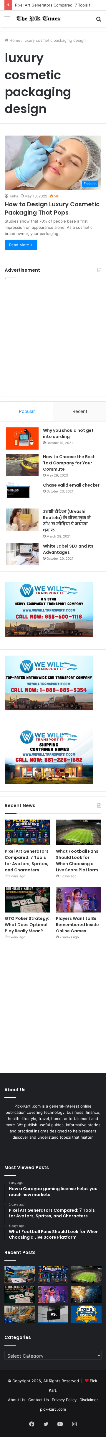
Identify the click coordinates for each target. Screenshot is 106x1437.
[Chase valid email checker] (22, 493)
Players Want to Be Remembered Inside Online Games (77, 924)
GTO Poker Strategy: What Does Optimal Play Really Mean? (27, 924)
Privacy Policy (64, 1399)
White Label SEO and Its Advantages (68, 549)
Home (14, 40)
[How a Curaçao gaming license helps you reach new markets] (19, 1274)
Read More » (20, 244)
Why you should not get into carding (68, 433)
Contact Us (38, 1399)
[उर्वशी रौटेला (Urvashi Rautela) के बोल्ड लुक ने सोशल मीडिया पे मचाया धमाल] (22, 519)
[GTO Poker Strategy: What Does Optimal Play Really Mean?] (27, 900)
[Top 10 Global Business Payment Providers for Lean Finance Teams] (86, 1294)
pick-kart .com (53, 1409)
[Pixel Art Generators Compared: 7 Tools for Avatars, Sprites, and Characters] (27, 832)
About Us (16, 1399)
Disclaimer (89, 1399)
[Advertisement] (53, 337)
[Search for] (99, 21)
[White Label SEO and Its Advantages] (22, 554)
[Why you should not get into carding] (22, 438)
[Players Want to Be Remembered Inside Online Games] (78, 900)
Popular (27, 411)
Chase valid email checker (71, 485)
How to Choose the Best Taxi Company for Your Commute (69, 463)
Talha (13, 196)
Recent (79, 411)
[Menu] (7, 21)
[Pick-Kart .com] (38, 18)
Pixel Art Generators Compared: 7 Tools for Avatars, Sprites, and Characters (27, 860)
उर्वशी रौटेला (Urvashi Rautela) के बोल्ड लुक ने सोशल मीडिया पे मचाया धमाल (67, 520)
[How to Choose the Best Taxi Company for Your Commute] (22, 465)
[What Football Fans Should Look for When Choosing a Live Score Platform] (78, 832)
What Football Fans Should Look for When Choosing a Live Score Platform (77, 860)
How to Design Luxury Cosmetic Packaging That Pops (52, 208)
